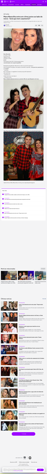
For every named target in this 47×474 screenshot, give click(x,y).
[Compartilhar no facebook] (39, 25)
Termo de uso (34, 462)
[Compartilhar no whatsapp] (36, 25)
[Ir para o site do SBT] (30, 457)
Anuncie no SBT (13, 462)
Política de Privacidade (18, 470)
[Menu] (45, 1)
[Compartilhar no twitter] (42, 25)
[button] (9, 278)
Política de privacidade (24, 462)
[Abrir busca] (43, 1)
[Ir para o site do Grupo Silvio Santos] (21, 457)
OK (40, 469)
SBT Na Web (6, 14)
